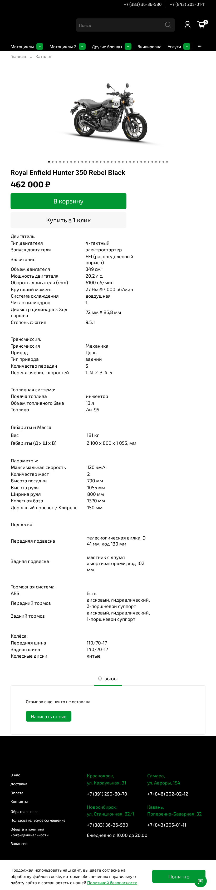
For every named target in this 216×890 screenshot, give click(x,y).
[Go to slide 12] (89, 162)
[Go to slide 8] (75, 162)
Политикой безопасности (112, 882)
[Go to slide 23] (130, 162)
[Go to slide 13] (93, 162)
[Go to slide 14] (97, 162)
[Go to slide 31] (159, 162)
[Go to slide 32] (163, 162)
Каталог (44, 56)
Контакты (19, 801)
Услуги (174, 46)
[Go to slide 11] (86, 162)
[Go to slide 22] (126, 162)
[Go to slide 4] (60, 162)
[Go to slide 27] (145, 162)
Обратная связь (24, 811)
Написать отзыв (48, 716)
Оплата (17, 793)
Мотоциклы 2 (63, 46)
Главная (18, 56)
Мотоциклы (22, 46)
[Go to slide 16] (104, 162)
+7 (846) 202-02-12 (167, 794)
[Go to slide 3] (56, 162)
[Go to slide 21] (123, 162)
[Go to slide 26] (141, 162)
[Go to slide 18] (111, 162)
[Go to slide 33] (167, 162)
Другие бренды (107, 46)
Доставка (19, 784)
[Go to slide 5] (64, 162)
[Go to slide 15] (100, 162)
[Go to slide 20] (119, 162)
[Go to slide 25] (137, 162)
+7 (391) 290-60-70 (107, 794)
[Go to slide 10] (82, 162)
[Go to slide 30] (156, 162)
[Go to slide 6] (67, 162)
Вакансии (19, 843)
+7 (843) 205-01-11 (187, 4)
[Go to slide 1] (49, 162)
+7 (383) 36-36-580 (143, 4)
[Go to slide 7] (71, 162)
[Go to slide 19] (115, 162)
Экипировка (149, 46)
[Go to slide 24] (134, 162)
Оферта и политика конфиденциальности (29, 832)
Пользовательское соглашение (38, 820)
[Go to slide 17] (108, 162)
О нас (15, 775)
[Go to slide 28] (148, 162)
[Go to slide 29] (152, 162)
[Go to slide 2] (52, 162)
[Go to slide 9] (78, 162)
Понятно (178, 876)
